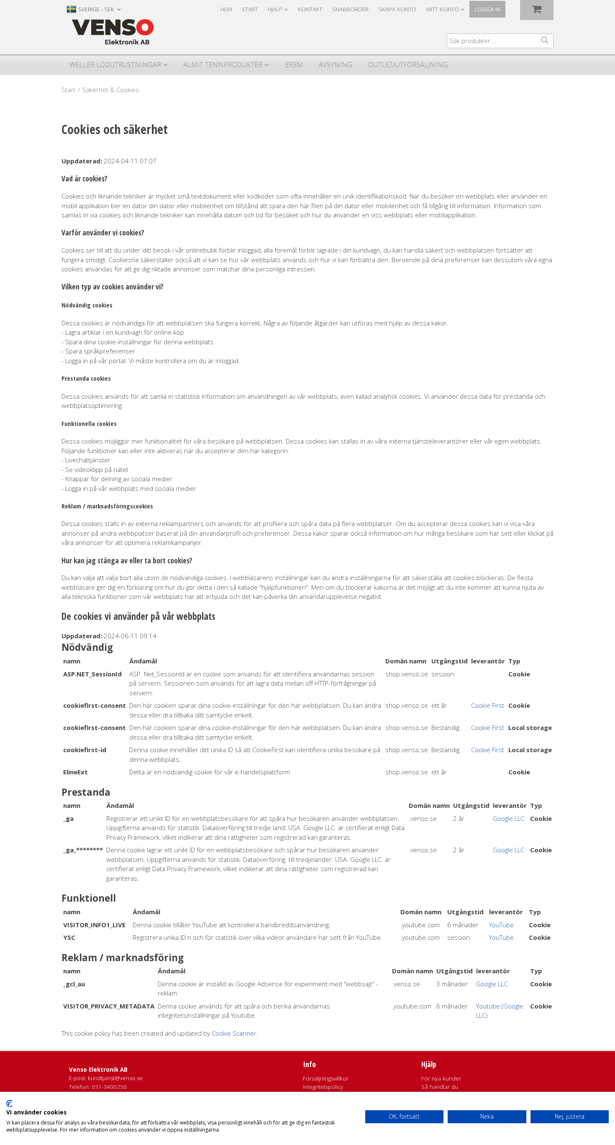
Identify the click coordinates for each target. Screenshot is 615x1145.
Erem (294, 64)
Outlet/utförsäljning (408, 64)
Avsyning (335, 64)
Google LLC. (509, 818)
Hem (226, 9)
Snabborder (350, 9)
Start (250, 9)
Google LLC (508, 850)
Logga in (487, 9)
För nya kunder (441, 1078)
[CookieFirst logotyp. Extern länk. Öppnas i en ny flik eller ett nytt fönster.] (9, 1103)
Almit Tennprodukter (222, 64)
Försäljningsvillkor (325, 1078)
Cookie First (487, 705)
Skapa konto (397, 9)
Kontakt (310, 9)
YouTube (501, 925)
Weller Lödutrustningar (115, 64)
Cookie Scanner (234, 1033)
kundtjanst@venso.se (115, 1078)
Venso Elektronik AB (98, 1069)
